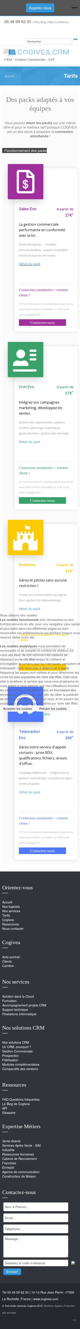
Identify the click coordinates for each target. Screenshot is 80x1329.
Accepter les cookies (17, 708)
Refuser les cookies (53, 708)
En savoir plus (40, 714)
